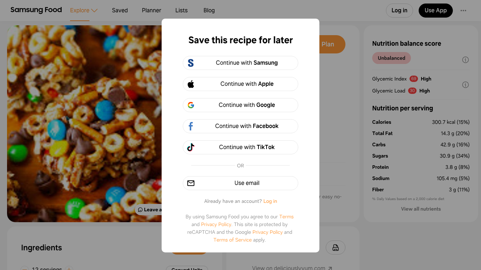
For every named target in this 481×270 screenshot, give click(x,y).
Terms (286, 216)
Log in (270, 201)
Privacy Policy (216, 224)
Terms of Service (232, 240)
